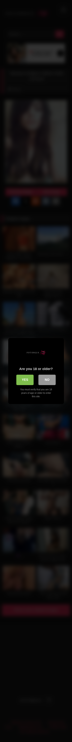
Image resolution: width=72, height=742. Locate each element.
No (47, 379)
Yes (25, 379)
